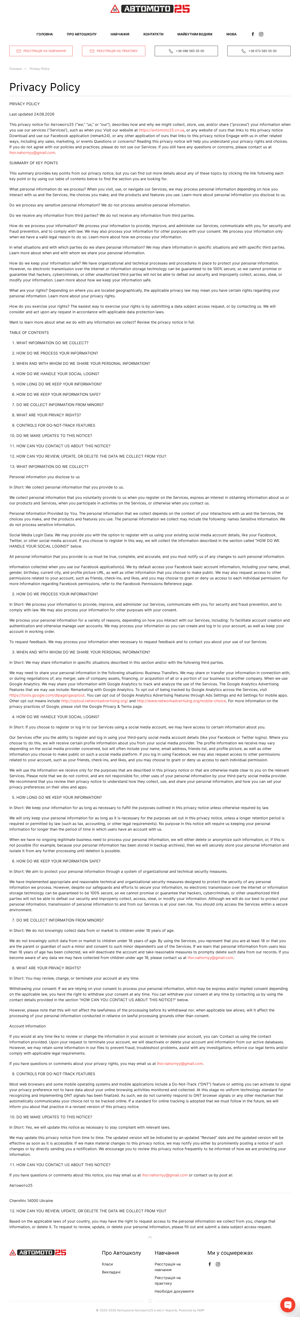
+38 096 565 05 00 (190, 51)
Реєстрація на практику (117, 51)
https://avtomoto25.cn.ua (161, 130)
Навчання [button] (120, 34)
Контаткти (153, 34)
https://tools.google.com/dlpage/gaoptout (47, 695)
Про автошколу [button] (82, 34)
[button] (150, 1237)
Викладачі (111, 1272)
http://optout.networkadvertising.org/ (94, 700)
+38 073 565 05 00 (262, 51)
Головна (45, 34)
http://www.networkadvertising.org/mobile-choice (181, 700)
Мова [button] (231, 34)
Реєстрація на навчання (44, 51)
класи (107, 1264)
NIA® (200, 1310)
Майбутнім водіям (194, 34)
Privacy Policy (39, 69)
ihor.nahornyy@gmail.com (32, 152)
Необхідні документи (174, 1291)
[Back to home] (150, 9)
